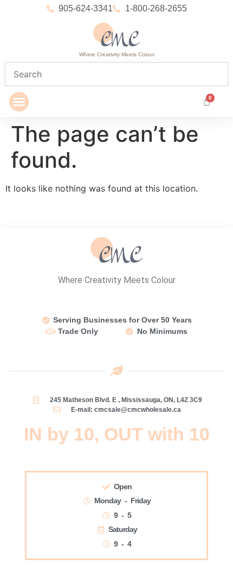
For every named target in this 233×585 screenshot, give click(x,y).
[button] (19, 101)
